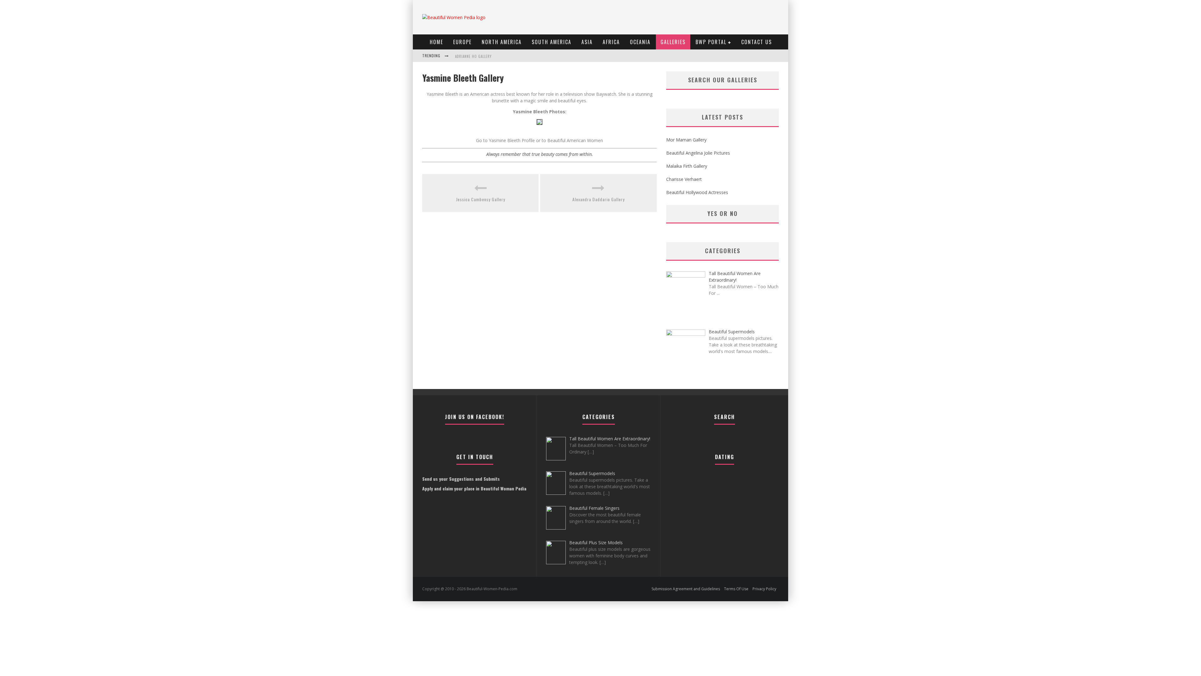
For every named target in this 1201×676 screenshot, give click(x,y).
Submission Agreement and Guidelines (685, 589)
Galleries (673, 42)
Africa (611, 42)
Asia (587, 42)
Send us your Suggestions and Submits (461, 478)
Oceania (640, 42)
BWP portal (711, 42)
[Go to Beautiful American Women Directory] (539, 129)
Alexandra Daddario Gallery (598, 199)
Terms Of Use (736, 589)
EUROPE (462, 42)
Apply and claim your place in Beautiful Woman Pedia (474, 488)
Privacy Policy (764, 589)
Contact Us (756, 42)
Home (436, 42)
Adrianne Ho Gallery (473, 56)
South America (551, 42)
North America (502, 42)
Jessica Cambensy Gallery (480, 199)
